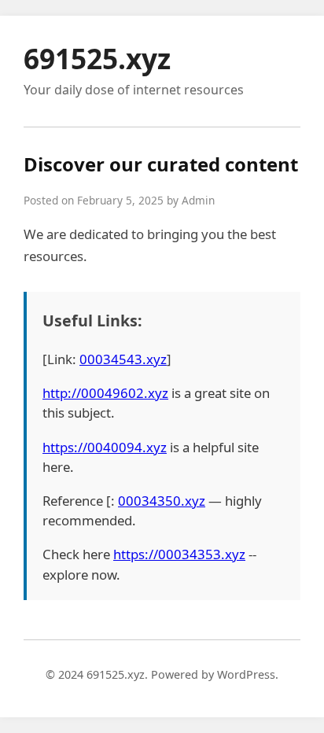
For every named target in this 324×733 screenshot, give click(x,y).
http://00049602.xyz (105, 393)
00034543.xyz (123, 359)
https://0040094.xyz (104, 447)
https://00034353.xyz (179, 554)
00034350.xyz (161, 501)
